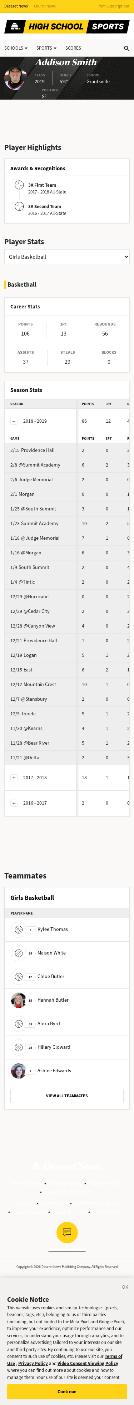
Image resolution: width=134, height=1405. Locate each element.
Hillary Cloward (49, 1047)
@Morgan (25, 552)
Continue (67, 1392)
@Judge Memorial (35, 538)
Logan (23, 655)
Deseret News (16, 6)
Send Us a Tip (69, 1211)
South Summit (29, 567)
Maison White (47, 953)
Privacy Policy (65, 1183)
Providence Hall (32, 450)
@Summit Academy (35, 465)
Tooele (23, 713)
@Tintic (22, 582)
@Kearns (26, 728)
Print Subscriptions (114, 6)
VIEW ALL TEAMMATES (67, 1096)
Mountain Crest (33, 684)
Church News (45, 6)
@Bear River (29, 743)
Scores (73, 48)
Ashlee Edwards (50, 1070)
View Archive (108, 1211)
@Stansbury (28, 699)
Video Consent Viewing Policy (88, 1363)
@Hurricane (29, 596)
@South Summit (33, 508)
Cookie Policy (105, 1183)
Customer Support (97, 1203)
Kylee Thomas (49, 929)
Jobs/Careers (29, 1211)
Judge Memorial (31, 479)
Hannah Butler (49, 1000)
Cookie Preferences (68, 1191)
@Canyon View (32, 626)
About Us (23, 1203)
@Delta (24, 757)
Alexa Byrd (44, 1023)
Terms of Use (25, 1183)
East (21, 669)
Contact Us (54, 1203)
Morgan (22, 494)
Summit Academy (34, 523)
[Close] (125, 1288)
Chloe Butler (46, 976)
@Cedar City (30, 611)
